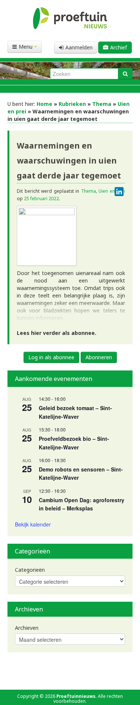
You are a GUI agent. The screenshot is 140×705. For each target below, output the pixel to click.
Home (44, 103)
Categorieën (30, 569)
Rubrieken (72, 103)
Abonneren (98, 357)
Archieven (26, 627)
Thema (101, 103)
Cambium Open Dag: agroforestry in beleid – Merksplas (81, 504)
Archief (118, 47)
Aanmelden (79, 47)
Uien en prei (112, 191)
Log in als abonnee (51, 357)
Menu (26, 46)
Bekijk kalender (33, 524)
